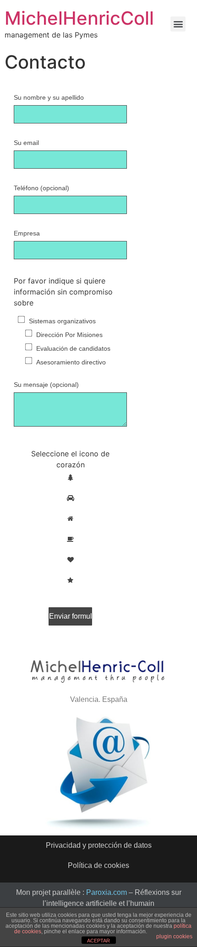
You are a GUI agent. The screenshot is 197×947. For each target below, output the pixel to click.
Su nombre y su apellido (49, 97)
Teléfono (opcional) (41, 188)
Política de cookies (98, 865)
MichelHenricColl (79, 18)
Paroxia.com (106, 892)
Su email (26, 142)
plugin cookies (174, 936)
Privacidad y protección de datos (99, 845)
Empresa (27, 233)
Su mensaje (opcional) (46, 384)
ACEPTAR (98, 940)
